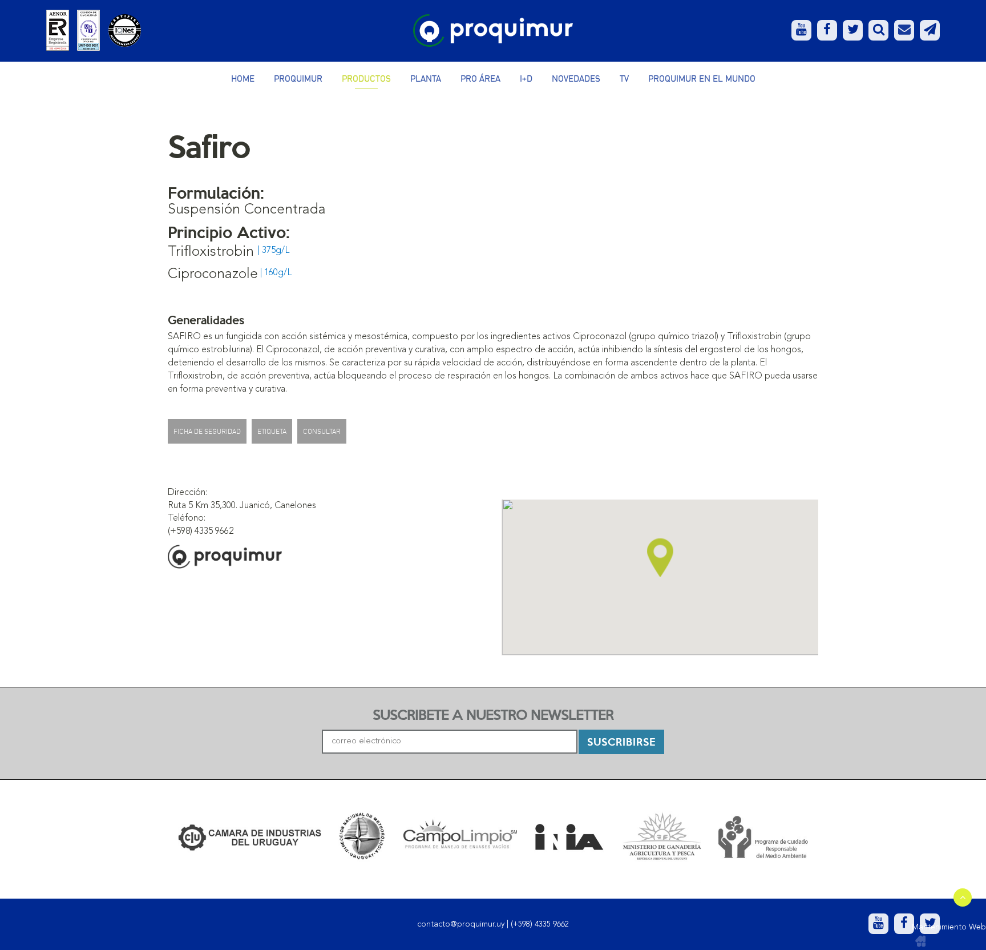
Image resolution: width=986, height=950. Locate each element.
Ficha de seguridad (207, 431)
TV (624, 78)
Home (242, 78)
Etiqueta (271, 431)
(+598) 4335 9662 (540, 924)
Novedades (576, 78)
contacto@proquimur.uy (460, 924)
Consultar (322, 431)
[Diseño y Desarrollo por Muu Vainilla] (920, 941)
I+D (526, 78)
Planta (425, 78)
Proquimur (298, 78)
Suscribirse (621, 741)
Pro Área (480, 78)
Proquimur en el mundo (701, 78)
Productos (366, 78)
